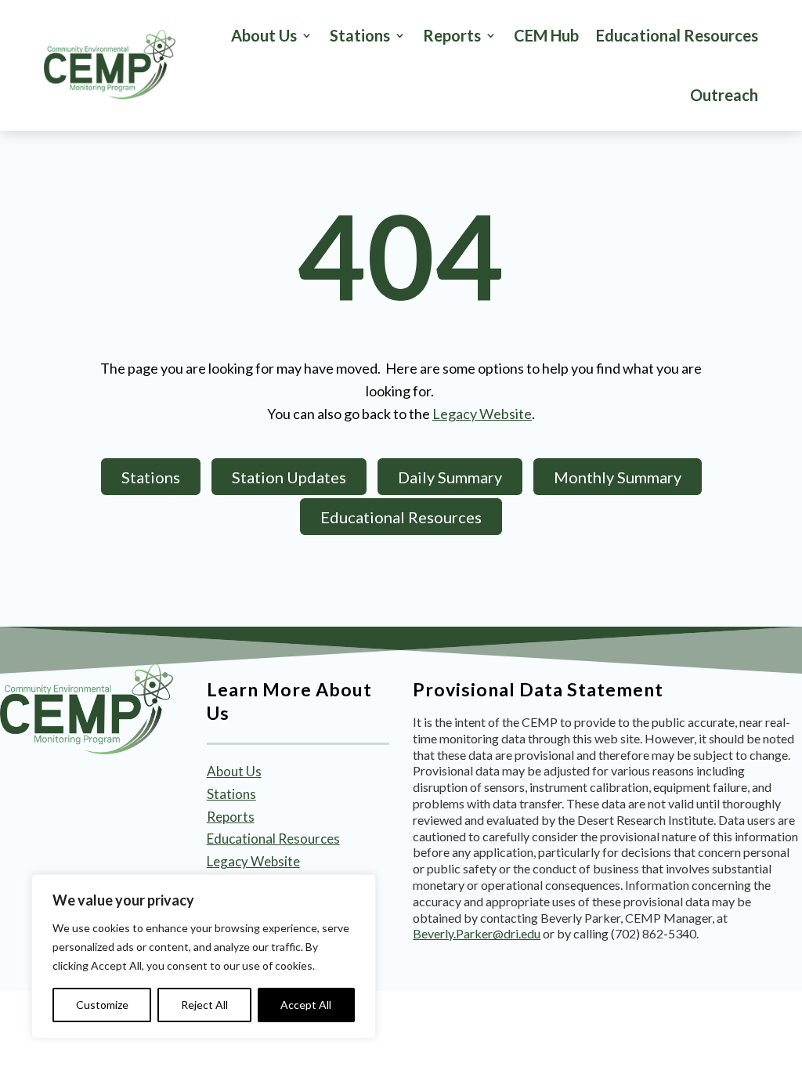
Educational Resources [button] (401, 517)
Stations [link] (231, 794)
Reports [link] (231, 816)
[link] (109, 65)
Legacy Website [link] (482, 413)
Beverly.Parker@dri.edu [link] (476, 933)
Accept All (305, 1004)
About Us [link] (264, 35)
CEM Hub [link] (546, 35)
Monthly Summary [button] (617, 477)
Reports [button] (452, 35)
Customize (102, 1004)
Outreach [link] (724, 94)
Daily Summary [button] (450, 477)
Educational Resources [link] (677, 35)
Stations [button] (360, 35)
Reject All (204, 1004)
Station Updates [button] (289, 477)
